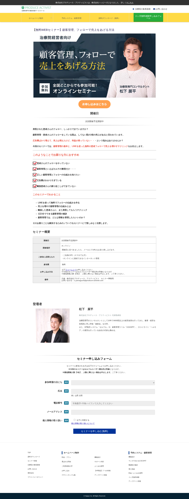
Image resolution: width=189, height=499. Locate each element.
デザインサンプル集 (69, 475)
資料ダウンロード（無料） (109, 18)
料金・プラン (66, 457)
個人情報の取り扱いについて (83, 423)
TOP (29, 453)
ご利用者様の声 (67, 466)
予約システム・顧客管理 (71, 18)
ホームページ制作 (36, 18)
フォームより (71, 270)
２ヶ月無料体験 (134, 477)
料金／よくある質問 (135, 473)
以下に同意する (83, 420)
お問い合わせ (161, 9)
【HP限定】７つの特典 (102, 471)
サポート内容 (99, 462)
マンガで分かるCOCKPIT (137, 461)
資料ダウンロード (34, 457)
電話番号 (57, 403)
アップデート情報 (100, 475)
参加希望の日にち (53, 382)
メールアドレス (54, 411)
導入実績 (132, 469)
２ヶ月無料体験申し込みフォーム (148, 17)
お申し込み (65, 471)
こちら (130, 3)
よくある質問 (99, 466)
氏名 (60, 391)
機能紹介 (97, 457)
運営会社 (31, 473)
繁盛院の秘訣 (133, 465)
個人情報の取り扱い (52, 420)
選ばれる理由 (66, 462)
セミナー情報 (32, 461)
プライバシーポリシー (35, 477)
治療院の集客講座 (143, 9)
